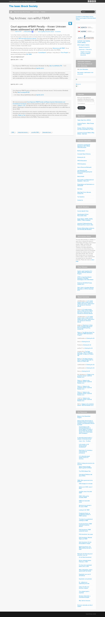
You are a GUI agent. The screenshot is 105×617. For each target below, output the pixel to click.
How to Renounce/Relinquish (84, 167)
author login (36, 12)
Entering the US (81, 157)
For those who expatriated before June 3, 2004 (85, 565)
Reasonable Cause (47, 132)
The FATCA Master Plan (85, 471)
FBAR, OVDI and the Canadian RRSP (84, 496)
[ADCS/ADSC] (85, 29)
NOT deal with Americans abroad (27, 38)
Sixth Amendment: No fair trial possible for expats (85, 542)
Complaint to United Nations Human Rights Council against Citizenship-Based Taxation (86, 18)
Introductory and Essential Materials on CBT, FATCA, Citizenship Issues (83, 146)
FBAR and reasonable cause (84, 501)
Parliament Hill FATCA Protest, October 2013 (84, 283)
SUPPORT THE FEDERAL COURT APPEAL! (83, 41)
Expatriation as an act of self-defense (85, 574)
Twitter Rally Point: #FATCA (84, 120)
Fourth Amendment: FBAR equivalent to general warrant (85, 525)
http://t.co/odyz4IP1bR (23, 92)
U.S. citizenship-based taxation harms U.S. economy (84, 457)
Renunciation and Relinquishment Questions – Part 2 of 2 (85, 180)
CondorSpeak (42, 52)
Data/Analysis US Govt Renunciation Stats (82, 215)
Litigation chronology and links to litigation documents (85, 53)
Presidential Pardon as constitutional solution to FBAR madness (85, 514)
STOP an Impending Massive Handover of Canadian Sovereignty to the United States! (85, 278)
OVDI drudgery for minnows (85, 483)
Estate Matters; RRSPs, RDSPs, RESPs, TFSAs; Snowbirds (85, 219)
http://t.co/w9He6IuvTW (56, 65)
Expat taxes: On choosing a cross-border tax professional (85, 451)
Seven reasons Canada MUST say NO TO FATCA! (85, 467)
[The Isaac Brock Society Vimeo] (93, 1)
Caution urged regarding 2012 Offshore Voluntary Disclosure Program (84, 272)
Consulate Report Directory (84, 154)
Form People (64, 52)
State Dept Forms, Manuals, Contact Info (84, 192)
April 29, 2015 (40, 68)
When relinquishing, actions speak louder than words (85, 570)
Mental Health (80, 176)
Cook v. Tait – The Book (85, 441)
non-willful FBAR (35, 132)
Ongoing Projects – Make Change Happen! (85, 124)
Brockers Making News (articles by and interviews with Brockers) (85, 228)
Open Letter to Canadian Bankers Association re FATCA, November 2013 (85, 289)
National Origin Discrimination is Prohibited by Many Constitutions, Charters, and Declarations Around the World (85, 422)
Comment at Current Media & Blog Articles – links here (85, 133)
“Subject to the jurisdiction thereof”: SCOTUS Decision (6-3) (85, 376)
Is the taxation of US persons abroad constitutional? (84, 446)
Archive (43, 12)
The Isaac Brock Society (23, 6)
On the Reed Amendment (85, 557)
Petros (79, 332)
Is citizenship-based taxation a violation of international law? (84, 438)
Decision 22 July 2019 (84, 47)
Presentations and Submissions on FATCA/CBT (85, 184)
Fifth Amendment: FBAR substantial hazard (85, 530)
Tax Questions (80, 197)
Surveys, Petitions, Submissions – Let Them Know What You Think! (85, 128)
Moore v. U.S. (21, 105)
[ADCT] (85, 36)
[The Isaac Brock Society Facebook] (91, 1)
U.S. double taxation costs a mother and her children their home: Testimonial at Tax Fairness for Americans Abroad (85, 303)
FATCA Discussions (82, 160)
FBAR (13, 132)
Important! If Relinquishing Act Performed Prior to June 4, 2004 (85, 224)
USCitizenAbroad (27, 31)
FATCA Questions (81, 164)
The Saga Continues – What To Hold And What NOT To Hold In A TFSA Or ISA (85, 353)
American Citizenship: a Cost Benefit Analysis (84, 596)
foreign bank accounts (23, 132)
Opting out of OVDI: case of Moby (85, 487)
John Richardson (84, 69)
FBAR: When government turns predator (85, 480)
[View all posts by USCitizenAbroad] (32, 31)
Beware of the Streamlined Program (83, 416)
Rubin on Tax (21, 115)
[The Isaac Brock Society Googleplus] (88, 1)
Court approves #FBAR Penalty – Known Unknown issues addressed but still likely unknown (38, 28)
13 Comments (58, 31)
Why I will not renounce (84, 600)
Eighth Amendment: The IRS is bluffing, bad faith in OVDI (85, 548)
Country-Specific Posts (82, 211)
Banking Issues (81, 150)
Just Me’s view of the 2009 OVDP (85, 492)
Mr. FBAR (29, 54)
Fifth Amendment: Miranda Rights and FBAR (85, 538)
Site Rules (79, 189)
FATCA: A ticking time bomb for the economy (85, 463)
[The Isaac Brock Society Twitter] (95, 1)
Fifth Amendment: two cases (86, 534)
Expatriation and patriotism (85, 579)
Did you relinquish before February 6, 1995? (85, 561)
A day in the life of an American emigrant (84, 587)
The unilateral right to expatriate (84, 592)
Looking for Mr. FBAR (84, 510)
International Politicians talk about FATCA (85, 475)
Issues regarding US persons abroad (46, 31)
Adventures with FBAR (59, 48)
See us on (78, 84)
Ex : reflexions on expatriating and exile (84, 582)
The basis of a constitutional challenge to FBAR (86, 519)
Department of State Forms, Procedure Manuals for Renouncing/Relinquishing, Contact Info (85, 327)
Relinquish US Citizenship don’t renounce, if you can (85, 554)
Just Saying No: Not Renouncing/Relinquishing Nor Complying (84, 172)
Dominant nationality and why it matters (85, 605)
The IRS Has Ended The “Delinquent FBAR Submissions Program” (85, 334)
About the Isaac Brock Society (22, 12)
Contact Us (80, 200)
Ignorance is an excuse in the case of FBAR (85, 505)
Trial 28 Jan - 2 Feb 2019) (85, 49)
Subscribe (81, 108)
